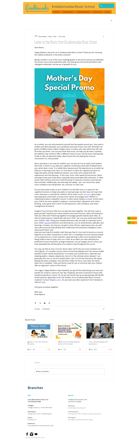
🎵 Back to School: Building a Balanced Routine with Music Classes (69, 343)
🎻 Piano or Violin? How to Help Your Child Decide (37, 343)
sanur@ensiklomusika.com (38, 399)
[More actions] (103, 36)
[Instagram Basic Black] (31, 434)
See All (112, 319)
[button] (111, 20)
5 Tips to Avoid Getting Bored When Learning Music (98, 343)
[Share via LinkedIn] (45, 303)
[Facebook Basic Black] (27, 434)
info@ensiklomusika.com (77, 399)
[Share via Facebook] (35, 303)
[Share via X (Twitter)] (40, 303)
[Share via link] (49, 303)
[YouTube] (36, 434)
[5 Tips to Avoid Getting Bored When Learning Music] (100, 330)
